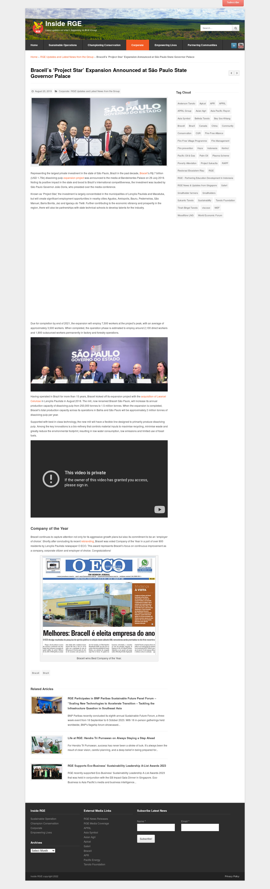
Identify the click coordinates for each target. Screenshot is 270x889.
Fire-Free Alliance (214, 133)
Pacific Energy (92, 860)
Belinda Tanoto (202, 118)
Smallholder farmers (188, 192)
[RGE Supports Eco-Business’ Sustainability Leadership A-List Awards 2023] (47, 771)
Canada (203, 125)
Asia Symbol (184, 118)
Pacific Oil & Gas (186, 155)
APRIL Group (184, 110)
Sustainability (204, 200)
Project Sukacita (209, 163)
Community (228, 125)
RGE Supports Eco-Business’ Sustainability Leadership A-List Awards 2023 (117, 766)
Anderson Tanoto (186, 103)
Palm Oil (204, 155)
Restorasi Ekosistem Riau (191, 170)
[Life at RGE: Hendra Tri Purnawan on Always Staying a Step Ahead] (47, 744)
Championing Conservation (104, 45)
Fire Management (220, 140)
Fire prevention (185, 148)
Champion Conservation (45, 823)
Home (34, 45)
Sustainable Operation (43, 819)
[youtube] (241, 45)
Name (141, 821)
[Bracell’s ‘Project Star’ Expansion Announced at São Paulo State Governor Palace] (99, 132)
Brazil (46, 672)
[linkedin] (234, 45)
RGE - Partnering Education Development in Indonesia (205, 177)
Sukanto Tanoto (186, 200)
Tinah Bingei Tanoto (188, 207)
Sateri (224, 185)
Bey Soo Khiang (222, 118)
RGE (211, 170)
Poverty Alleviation (187, 163)
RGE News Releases (96, 819)
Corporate (137, 45)
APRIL (222, 103)
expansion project (73, 177)
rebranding (87, 541)
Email (185, 821)
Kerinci (225, 148)
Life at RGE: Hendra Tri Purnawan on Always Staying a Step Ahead (111, 738)
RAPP (225, 163)
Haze (200, 148)
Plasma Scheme (220, 155)
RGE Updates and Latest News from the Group (67, 56)
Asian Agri (201, 110)
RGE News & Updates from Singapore (197, 185)
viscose (206, 207)
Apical (203, 103)
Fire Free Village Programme (192, 140)
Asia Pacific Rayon (220, 110)
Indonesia (212, 148)
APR (212, 103)
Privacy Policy (232, 876)
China (214, 125)
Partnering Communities (202, 45)
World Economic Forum (210, 215)
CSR (198, 133)
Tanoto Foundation (225, 200)
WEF (217, 207)
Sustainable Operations (63, 45)
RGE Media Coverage (96, 823)
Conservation (184, 133)
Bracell (144, 173)
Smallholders (209, 192)
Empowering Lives (166, 45)
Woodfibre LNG (186, 215)
